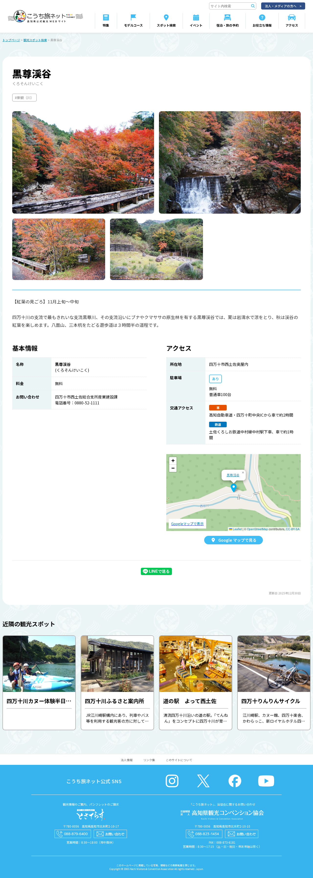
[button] (234, 488)
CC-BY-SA (293, 529)
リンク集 (149, 760)
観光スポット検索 (35, 40)
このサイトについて (179, 760)
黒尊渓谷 (233, 475)
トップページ (11, 40)
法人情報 (127, 760)
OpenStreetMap (257, 529)
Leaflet (237, 529)
